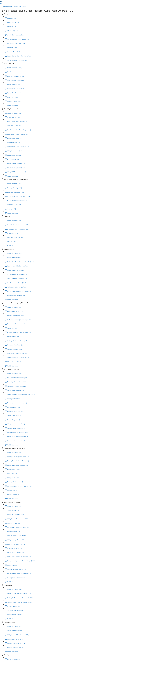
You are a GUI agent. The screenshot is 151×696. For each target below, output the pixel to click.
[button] (1, 1)
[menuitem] (1, 4)
